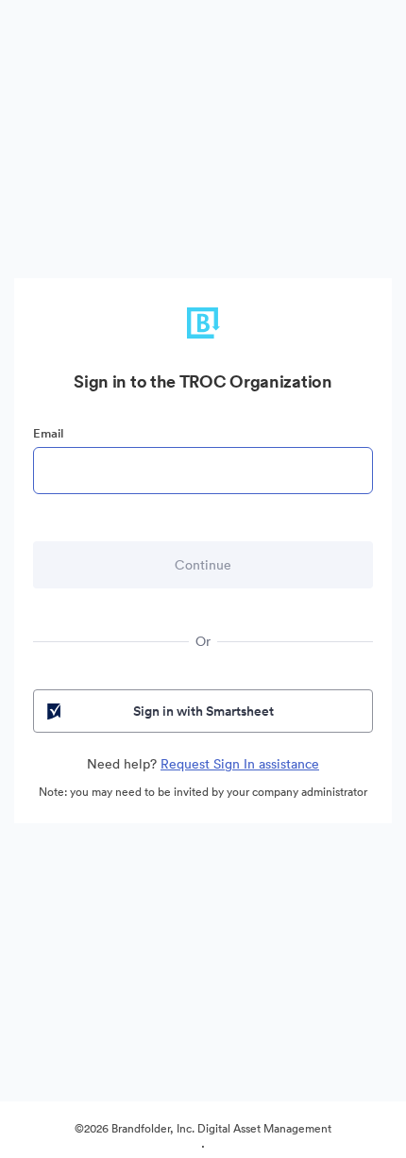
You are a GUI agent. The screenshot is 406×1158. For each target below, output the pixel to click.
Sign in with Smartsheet (203, 711)
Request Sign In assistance (240, 763)
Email (48, 433)
